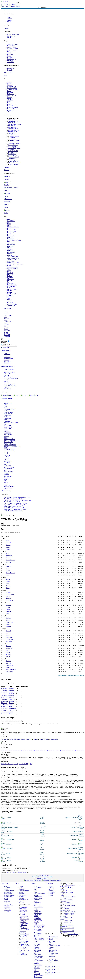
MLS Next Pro (11, 286)
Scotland (8, 542)
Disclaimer (51, 944)
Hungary (8, 618)
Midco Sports (10, 283)
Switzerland (9, 648)
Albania (8, 592)
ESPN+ (9, 234)
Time (10, 344)
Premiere (9, 292)
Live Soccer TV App (54, 938)
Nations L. (7, 318)
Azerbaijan (9, 611)
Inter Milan (10, 98)
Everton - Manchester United (65, 909)
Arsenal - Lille (68, 920)
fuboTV (9, 241)
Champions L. (7, 315)
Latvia (7, 588)
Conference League (12, 48)
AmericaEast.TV (11, 259)
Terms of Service (22, 872)
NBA (50, 960)
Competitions (4, 366)
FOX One (10, 277)
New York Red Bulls (13, 130)
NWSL (9, 37)
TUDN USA (10, 243)
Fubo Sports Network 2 (23, 750)
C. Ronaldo (4, 690)
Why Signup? (25, 868)
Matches (6, 10)
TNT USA (10, 295)
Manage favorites (6, 347)
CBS (8, 222)
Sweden (8, 609)
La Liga (9, 51)
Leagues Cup (10, 68)
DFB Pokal (10, 60)
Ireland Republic (10, 560)
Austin (22, 953)
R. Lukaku (4, 688)
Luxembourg (9, 665)
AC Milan (10, 100)
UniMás (16, 764)
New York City (24, 916)
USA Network (11, 244)
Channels (6, 170)
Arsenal (9, 82)
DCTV (9, 271)
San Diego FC (13, 158)
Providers (51, 947)
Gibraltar (8, 562)
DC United (12, 134)
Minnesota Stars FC (14, 157)
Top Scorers (7, 525)
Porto (8, 104)
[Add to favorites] (2, 524)
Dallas (21, 938)
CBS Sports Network (13, 227)
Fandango (10, 274)
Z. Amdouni (4, 699)
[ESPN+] (37, 395)
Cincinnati (22, 914)
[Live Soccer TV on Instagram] (67, 932)
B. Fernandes (4, 701)
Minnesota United (25, 945)
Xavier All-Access (12, 304)
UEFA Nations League (10, 385)
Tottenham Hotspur (12, 89)
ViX (8, 301)
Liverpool (9, 85)
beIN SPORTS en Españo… (14, 240)
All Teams (6, 167)
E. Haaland (4, 703)
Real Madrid (10, 94)
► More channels (5, 491)
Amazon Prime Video (13, 258)
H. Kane (3, 694)
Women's (6, 312)
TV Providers (49, 883)
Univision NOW (23, 764)
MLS (5, 323)
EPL (5, 326)
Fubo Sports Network (11, 750)
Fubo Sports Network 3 (36, 750)
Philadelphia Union (14, 137)
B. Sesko (3, 710)
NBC (8, 225)
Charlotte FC (11, 125)
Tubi (8, 298)
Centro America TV (12, 268)
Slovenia (8, 633)
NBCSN (9, 247)
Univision (9, 253)
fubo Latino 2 (10, 279)
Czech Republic (10, 594)
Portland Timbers (12, 155)
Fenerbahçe (10, 110)
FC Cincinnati (12, 127)
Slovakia (8, 663)
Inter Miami (23, 908)
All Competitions (8, 72)
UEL (5, 317)
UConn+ (9, 299)
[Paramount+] (25, 395)
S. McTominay (5, 695)
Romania (8, 646)
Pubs (50, 948)
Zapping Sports (11, 305)
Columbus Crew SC (14, 140)
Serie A (9, 53)
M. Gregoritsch (5, 712)
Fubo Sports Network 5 (63, 750)
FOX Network (4, 739)
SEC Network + (11, 293)
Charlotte (22, 913)
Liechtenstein (9, 671)
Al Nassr (9, 111)
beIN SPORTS (11, 221)
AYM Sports (10, 261)
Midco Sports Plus (12, 285)
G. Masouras (4, 704)
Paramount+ (10, 238)
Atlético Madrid (11, 95)
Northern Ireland (10, 639)
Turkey (8, 579)
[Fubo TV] (4, 395)
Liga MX (9, 70)
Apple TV (10, 237)
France (8, 553)
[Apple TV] (17, 395)
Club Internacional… (13, 121)
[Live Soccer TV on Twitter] (67, 929)
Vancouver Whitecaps (22, 931)
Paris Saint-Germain (12, 108)
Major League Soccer (13, 34)
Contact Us (52, 956)
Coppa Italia (10, 62)
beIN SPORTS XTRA (13, 262)
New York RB (23, 917)
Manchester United (12, 88)
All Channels (7, 308)
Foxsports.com (54, 739)
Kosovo (8, 654)
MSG (8, 288)
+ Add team (7, 354)
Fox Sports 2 (10, 235)
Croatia (8, 581)
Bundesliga (10, 54)
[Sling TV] (10, 395)
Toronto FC (12, 133)
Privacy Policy (11, 872)
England (8, 566)
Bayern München (11, 106)
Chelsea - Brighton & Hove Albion (67, 885)
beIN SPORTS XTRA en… (38, 934)
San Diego (23, 947)
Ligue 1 (9, 56)
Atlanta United (24, 923)
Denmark (8, 631)
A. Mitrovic (4, 706)
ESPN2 (9, 228)
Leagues (6, 28)
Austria (8, 607)
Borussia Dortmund (12, 107)
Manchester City (11, 86)
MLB (50, 962)
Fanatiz (9, 219)
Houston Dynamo (13, 145)
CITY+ (9, 270)
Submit (19, 868)
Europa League (11, 45)
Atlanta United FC (14, 136)
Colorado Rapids (12, 152)
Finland (8, 635)
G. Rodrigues (4, 708)
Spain (7, 540)
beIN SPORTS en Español (11, 422)
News (5, 311)
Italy (7, 568)
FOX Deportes (11, 252)
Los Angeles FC (12, 146)
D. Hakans (4, 714)
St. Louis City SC (13, 151)
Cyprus (8, 549)
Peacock (9, 255)
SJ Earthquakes (24, 937)
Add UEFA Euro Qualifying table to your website (71, 675)
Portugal (8, 661)
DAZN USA (10, 246)
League (4, 344)
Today (9, 17)
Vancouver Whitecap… (14, 143)
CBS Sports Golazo (12, 267)
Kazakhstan (9, 637)
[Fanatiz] (31, 395)
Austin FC (12, 163)
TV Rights (12, 525)
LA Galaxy (12, 160)
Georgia (8, 547)
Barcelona (10, 92)
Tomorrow (10, 18)
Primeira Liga (10, 57)
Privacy (51, 942)
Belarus (8, 652)
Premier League (11, 50)
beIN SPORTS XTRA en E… (15, 264)
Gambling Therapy (73, 934)
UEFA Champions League (11, 378)
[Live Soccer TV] (5, 1)
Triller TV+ (10, 296)
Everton (9, 91)
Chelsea (9, 83)
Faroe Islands (9, 600)
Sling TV (51, 886)
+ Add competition (9, 369)
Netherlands (9, 555)
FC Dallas (11, 149)
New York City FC (13, 128)
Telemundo (10, 249)
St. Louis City (23, 939)
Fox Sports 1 (10, 232)
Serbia (7, 620)
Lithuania (8, 624)
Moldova (8, 598)
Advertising (52, 941)
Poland (8, 596)
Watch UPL (10, 302)
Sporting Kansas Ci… (15, 164)
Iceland (8, 667)
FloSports (9, 276)
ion (8, 282)
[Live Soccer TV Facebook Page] (67, 926)
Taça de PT (7, 335)
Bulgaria (8, 626)
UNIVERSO (10, 250)
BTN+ (9, 265)
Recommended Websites (53, 950)
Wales (7, 583)
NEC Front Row (11, 289)
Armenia (8, 585)
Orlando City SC (12, 131)
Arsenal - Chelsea (69, 913)
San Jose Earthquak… (14, 148)
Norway (8, 545)
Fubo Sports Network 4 (49, 750)
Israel (7, 650)
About (17, 525)
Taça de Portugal (11, 59)
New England (23, 911)
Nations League (11, 47)
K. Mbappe (4, 692)
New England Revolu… (14, 124)
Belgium (8, 605)
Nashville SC (11, 119)
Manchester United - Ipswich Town (66, 891)
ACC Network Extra (12, 256)
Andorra (8, 656)
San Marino (9, 641)
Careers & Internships (54, 945)
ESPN (9, 224)
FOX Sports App (43, 739)
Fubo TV (51, 887)
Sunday (9, 21)
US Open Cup (11, 36)
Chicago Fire (11, 122)
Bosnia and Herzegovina (12, 669)
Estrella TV (10, 273)
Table (2, 525)
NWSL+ (9, 290)
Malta (7, 575)
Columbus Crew (25, 929)
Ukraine (8, 570)
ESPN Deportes (11, 231)
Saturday (9, 20)
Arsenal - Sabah (68, 922)
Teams (5, 75)
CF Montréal (12, 139)
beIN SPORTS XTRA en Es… (12, 446)
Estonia (8, 613)
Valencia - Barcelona (69, 911)
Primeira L (7, 333)
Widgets (51, 939)
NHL (57, 960)
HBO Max (10, 280)
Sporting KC (24, 954)
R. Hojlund (4, 697)
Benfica (9, 103)
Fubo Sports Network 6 (77, 750)
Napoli (9, 101)
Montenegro (9, 622)
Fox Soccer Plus (11, 230)
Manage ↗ (7, 350)
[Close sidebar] (1, 514)
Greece (8, 558)
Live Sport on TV (53, 959)
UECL (6, 320)
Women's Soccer (53, 936)
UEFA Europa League (10, 384)
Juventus (9, 97)
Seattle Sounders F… (14, 161)
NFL (54, 960)
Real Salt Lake (12, 154)
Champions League (12, 44)
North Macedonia (10, 573)
